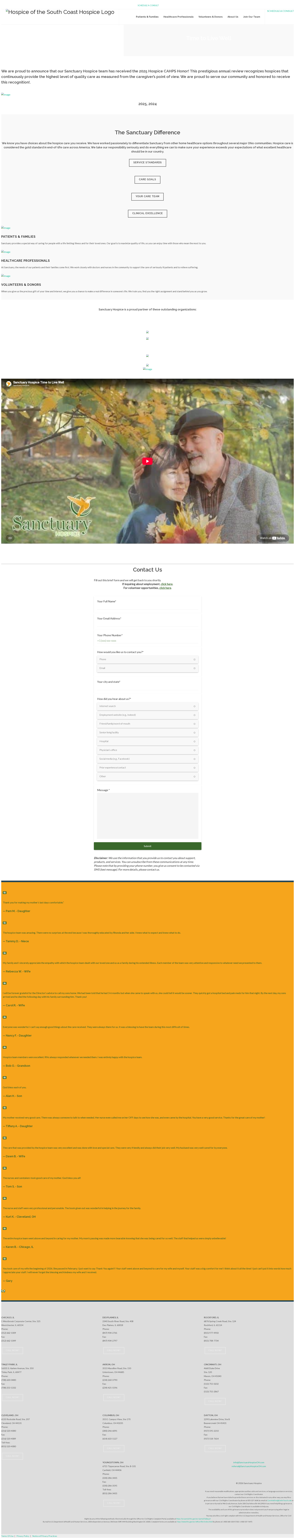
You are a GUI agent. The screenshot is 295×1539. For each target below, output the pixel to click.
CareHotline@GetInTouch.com (279, 1500)
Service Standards (147, 162)
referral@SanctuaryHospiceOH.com (249, 1466)
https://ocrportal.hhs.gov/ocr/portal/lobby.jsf (193, 1519)
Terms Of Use (7, 1536)
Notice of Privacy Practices (44, 1536)
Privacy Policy (23, 1536)
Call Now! (12, 1350)
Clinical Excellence (147, 213)
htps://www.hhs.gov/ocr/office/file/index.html (194, 1522)
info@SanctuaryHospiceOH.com (248, 1462)
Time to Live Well (208, 38)
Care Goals (147, 179)
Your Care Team (147, 196)
